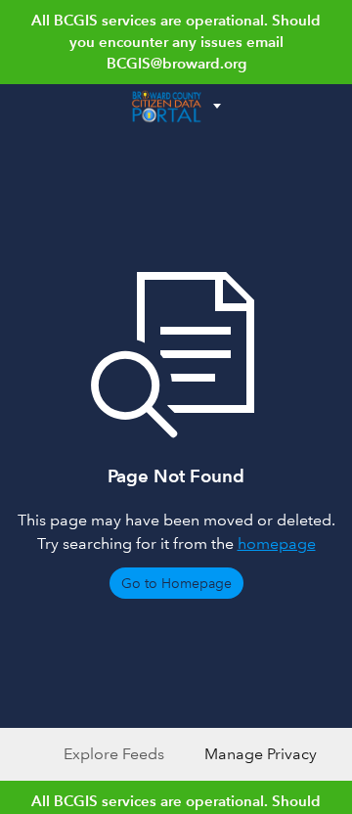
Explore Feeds (114, 754)
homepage (277, 543)
